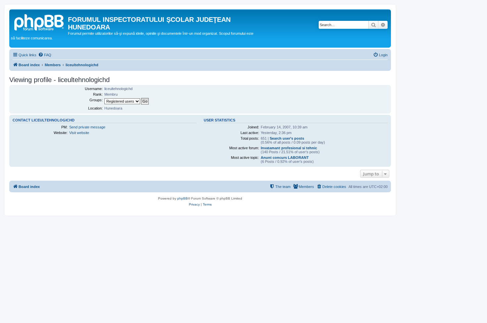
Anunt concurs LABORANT (285, 158)
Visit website (79, 133)
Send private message (87, 127)
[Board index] (39, 21)
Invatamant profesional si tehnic (289, 148)
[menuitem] (44, 55)
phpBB (182, 198)
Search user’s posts (287, 138)
